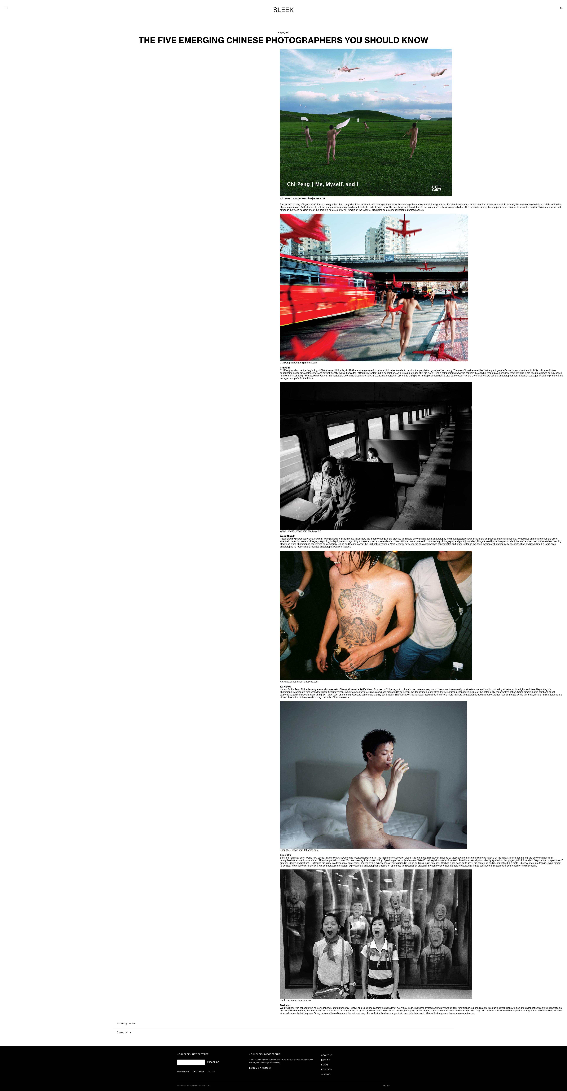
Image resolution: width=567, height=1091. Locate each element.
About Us (327, 1055)
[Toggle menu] (6, 7)
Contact (326, 1070)
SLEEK (283, 10)
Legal (325, 1065)
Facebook (198, 1071)
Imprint (325, 1060)
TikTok (211, 1071)
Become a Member (260, 1068)
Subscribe (213, 1062)
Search (325, 1074)
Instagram (183, 1071)
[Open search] (561, 8)
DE (388, 1086)
